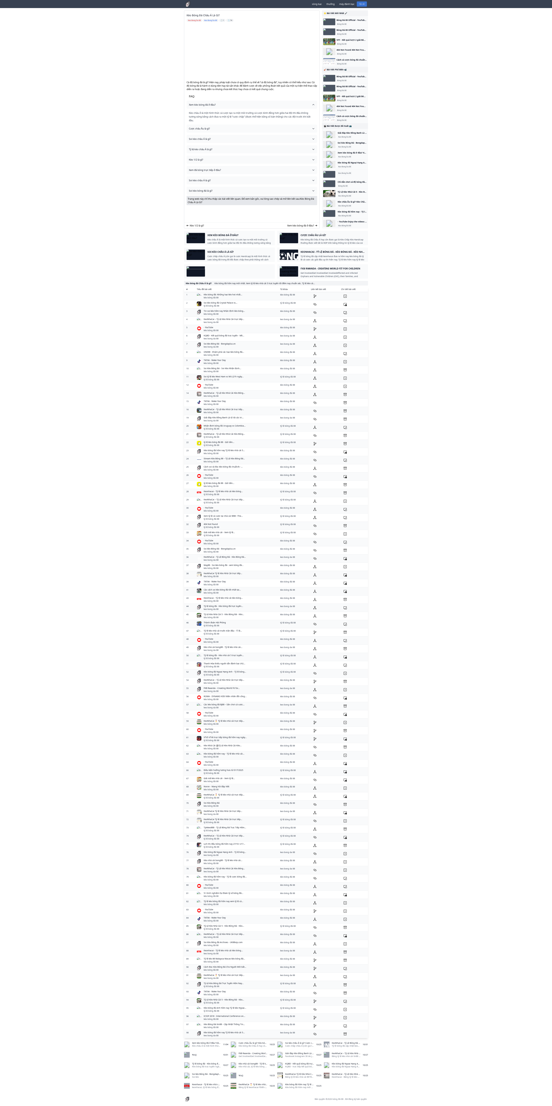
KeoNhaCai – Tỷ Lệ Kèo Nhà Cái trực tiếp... (224, 319)
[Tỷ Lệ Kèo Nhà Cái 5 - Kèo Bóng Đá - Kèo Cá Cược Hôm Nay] (329, 193)
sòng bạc (317, 4)
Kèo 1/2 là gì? (197, 225)
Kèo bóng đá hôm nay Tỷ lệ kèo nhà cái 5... (224, 450)
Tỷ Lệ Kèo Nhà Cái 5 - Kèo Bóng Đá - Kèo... (224, 614)
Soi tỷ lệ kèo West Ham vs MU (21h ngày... (224, 376)
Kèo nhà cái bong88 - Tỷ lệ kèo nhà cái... (223, 647)
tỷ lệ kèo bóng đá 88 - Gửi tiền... (219, 442)
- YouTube (208, 327)
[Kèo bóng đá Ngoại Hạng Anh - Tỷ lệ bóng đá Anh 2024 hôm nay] (329, 164)
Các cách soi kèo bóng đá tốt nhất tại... (222, 589)
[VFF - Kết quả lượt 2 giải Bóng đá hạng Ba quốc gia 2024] (329, 41)
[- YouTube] (329, 223)
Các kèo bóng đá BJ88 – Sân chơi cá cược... (224, 704)
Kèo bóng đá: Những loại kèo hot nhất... (223, 294)
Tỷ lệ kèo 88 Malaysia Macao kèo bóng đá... (224, 958)
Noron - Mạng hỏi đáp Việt (216, 786)
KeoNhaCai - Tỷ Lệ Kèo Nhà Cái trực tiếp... (224, 409)
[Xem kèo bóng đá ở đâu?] (329, 154)
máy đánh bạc (346, 4)
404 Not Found (211, 524)
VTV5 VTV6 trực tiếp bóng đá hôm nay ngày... (225, 737)
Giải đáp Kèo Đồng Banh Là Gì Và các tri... (224, 417)
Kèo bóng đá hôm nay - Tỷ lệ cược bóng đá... (225, 876)
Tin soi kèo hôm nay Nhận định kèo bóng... (224, 311)
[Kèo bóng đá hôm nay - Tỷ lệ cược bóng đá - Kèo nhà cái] (329, 213)
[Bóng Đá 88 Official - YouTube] (329, 21)
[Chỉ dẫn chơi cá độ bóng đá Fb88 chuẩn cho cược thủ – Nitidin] (329, 183)
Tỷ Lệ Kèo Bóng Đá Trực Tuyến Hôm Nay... (224, 983)
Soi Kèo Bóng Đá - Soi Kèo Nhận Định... (222, 368)
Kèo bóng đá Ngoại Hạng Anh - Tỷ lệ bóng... (225, 671)
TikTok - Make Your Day (215, 360)
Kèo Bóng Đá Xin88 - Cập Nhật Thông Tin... (224, 1024)
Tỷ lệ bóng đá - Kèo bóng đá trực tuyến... (223, 606)
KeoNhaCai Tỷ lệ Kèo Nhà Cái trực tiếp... (223, 573)
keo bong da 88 (211, 322)
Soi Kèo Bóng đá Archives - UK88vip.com (223, 942)
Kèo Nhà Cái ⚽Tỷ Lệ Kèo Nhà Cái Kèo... (223, 745)
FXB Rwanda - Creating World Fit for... (222, 688)
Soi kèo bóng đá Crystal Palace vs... (220, 302)
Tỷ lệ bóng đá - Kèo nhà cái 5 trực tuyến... (224, 655)
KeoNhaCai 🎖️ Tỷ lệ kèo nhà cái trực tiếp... (224, 720)
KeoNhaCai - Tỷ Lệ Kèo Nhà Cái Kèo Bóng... (224, 393)
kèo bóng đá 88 (211, 297)
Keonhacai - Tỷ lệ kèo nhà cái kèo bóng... (223, 491)
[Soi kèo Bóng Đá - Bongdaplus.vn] (329, 144)
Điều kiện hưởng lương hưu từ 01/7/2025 (223, 770)
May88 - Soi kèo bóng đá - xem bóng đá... (224, 565)
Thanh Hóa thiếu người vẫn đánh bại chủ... (224, 663)
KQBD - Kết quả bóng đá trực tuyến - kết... (224, 335)
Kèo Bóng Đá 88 (344, 196)
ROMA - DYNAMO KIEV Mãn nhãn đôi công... (225, 696)
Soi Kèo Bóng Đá (212, 802)
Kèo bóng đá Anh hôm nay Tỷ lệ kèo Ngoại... (225, 1007)
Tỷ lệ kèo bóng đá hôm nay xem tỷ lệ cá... (223, 901)
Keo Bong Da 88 (344, 137)
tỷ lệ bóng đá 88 (211, 305)
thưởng (330, 4)
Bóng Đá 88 (341, 24)
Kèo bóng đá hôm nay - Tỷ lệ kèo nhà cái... (224, 753)
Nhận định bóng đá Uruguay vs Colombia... (225, 425)
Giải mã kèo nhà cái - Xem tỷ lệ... (219, 532)
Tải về (362, 4)
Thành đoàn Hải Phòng (215, 622)
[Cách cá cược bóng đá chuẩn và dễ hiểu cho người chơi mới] (329, 61)
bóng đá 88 (338, 1099)
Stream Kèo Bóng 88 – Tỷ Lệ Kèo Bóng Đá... (224, 458)
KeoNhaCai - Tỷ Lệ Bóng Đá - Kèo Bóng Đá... (225, 557)
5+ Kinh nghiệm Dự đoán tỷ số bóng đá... (223, 893)
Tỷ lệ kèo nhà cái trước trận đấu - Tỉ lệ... (223, 630)
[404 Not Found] (329, 51)
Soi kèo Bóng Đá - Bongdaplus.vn (220, 343)
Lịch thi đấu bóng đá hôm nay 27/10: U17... (224, 843)
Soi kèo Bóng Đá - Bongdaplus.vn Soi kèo (358, 142)
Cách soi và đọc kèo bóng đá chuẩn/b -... (223, 466)
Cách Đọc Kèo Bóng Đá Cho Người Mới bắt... (225, 966)
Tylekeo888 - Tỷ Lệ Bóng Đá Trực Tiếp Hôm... (225, 827)
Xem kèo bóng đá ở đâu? (300, 225)
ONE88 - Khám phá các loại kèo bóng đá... (224, 352)
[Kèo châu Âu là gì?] (329, 203)
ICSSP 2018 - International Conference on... (224, 1016)
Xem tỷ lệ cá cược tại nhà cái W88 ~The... (223, 516)
